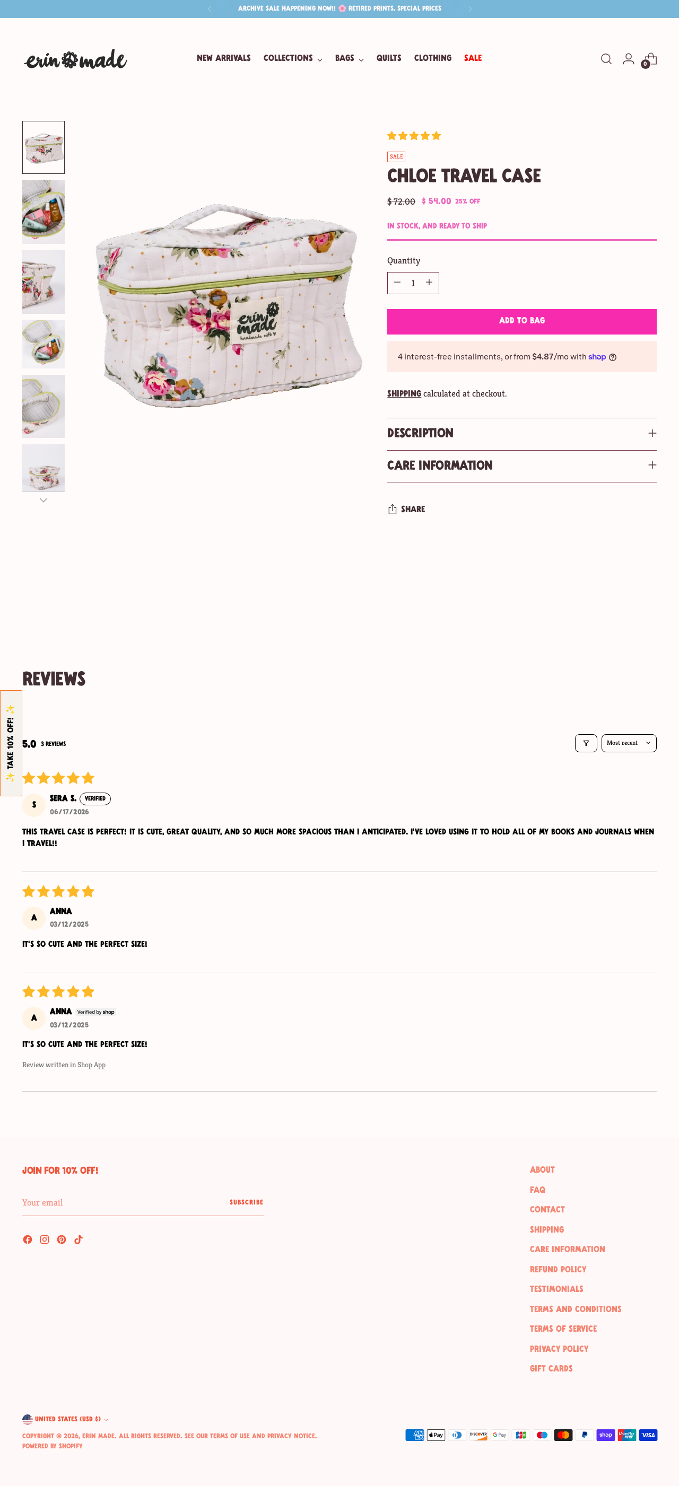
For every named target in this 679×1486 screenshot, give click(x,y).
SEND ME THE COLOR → (447, 770)
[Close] (545, 661)
